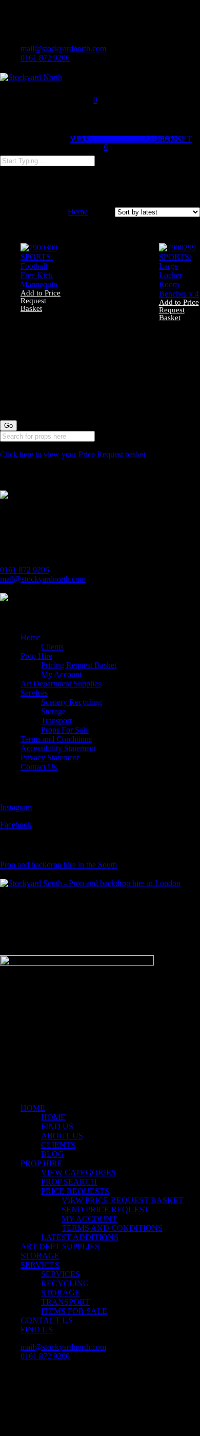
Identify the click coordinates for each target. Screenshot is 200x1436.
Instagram (16, 807)
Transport (56, 720)
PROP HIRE (42, 1163)
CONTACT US (47, 1320)
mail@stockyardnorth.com (43, 579)
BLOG (52, 1154)
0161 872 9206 (24, 569)
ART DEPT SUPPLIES (60, 1246)
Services (34, 693)
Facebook (16, 824)
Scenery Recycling (71, 702)
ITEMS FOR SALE (74, 1311)
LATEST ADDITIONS (79, 1237)
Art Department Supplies (61, 683)
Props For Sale (65, 729)
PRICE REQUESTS (75, 1191)
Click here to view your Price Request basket (73, 454)
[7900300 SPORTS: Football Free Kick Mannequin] (41, 284)
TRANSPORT (65, 1301)
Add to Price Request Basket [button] (41, 300)
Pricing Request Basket (78, 665)
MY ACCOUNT (89, 1218)
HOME (33, 1108)
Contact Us (39, 766)
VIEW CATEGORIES (78, 1172)
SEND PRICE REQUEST (105, 1209)
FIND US (57, 1126)
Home (78, 211)
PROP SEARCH (69, 1181)
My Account (61, 674)
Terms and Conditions (56, 739)
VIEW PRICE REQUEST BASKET (123, 1200)
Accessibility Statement (58, 748)
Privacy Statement (50, 757)
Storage (53, 711)
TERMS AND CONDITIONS (112, 1228)
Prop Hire (36, 656)
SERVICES (40, 1265)
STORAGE (40, 1255)
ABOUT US (62, 1135)
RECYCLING (65, 1283)
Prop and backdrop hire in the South (58, 864)
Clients (52, 646)
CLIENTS (58, 1144)
